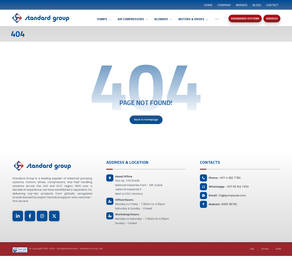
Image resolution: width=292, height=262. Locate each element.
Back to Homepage (146, 119)
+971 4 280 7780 (230, 178)
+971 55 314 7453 (237, 187)
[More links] (217, 21)
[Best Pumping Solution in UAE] (40, 18)
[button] (18, 216)
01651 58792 (229, 204)
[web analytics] (20, 250)
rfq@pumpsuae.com (232, 195)
